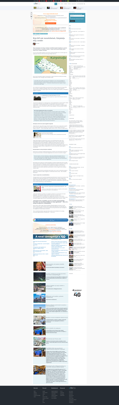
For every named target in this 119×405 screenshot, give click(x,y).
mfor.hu (61, 391)
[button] (76, 1)
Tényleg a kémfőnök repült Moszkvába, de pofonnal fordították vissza (79, 207)
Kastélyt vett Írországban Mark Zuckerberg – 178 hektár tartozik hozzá (79, 106)
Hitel (43, 395)
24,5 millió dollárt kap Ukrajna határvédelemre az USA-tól (51, 95)
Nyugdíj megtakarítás (54, 391)
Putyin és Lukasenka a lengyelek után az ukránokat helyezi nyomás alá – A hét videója (54, 187)
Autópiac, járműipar (45, 398)
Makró (34, 33)
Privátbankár (62, 392)
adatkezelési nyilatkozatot (75, 18)
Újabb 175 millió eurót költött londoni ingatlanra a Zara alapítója (78, 98)
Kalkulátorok (74, 3)
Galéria (35, 396)
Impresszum (71, 394)
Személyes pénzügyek (37, 395)
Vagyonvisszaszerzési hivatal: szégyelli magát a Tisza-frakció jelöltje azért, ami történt (79, 248)
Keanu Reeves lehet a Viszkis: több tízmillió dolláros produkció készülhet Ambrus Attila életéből (78, 76)
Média (43, 399)
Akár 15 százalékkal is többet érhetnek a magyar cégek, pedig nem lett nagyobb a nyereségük (79, 88)
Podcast (62, 3)
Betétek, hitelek (45, 396)
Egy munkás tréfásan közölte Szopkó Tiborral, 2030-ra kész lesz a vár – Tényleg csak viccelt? (77, 139)
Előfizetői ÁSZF (71, 401)
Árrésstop (65, 3)
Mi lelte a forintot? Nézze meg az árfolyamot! (59, 241)
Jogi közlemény (71, 395)
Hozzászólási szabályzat (72, 399)
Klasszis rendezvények (80, 3)
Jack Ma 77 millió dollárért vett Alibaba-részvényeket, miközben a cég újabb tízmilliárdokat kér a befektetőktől (79, 67)
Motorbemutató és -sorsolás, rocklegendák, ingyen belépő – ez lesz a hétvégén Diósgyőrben (76, 136)
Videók (59, 3)
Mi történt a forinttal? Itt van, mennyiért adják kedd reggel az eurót (79, 240)
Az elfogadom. (77, 18)
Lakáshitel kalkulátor (54, 395)
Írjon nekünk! (71, 391)
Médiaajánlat (71, 392)
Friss (55, 3)
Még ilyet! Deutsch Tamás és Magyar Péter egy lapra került (79, 223)
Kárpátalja (37, 33)
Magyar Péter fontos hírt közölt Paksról (39, 241)
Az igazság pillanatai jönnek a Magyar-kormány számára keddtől (79, 231)
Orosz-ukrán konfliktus (43, 33)
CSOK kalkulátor (53, 396)
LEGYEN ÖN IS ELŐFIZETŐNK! (51, 224)
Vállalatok (35, 392)
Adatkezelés (71, 396)
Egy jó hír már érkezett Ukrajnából (47, 133)
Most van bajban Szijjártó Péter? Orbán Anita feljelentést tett (79, 260)
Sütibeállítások (71, 402)
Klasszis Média (71, 398)
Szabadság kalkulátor (54, 392)
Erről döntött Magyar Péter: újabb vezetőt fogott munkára (79, 211)
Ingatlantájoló (62, 395)
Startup (44, 402)
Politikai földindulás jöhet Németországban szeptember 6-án (79, 243)
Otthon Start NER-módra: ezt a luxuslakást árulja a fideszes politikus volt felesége (79, 215)
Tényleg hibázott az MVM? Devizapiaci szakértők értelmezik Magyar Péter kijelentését (79, 264)
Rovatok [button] (69, 3)
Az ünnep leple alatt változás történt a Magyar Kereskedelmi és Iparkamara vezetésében (79, 235)
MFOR (36, 4)
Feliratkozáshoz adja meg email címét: (76, 14)
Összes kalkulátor (54, 398)
